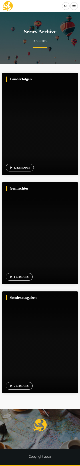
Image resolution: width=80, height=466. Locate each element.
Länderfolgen (21, 79)
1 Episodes (19, 277)
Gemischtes (19, 188)
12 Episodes (19, 168)
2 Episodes (19, 386)
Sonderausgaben (23, 297)
